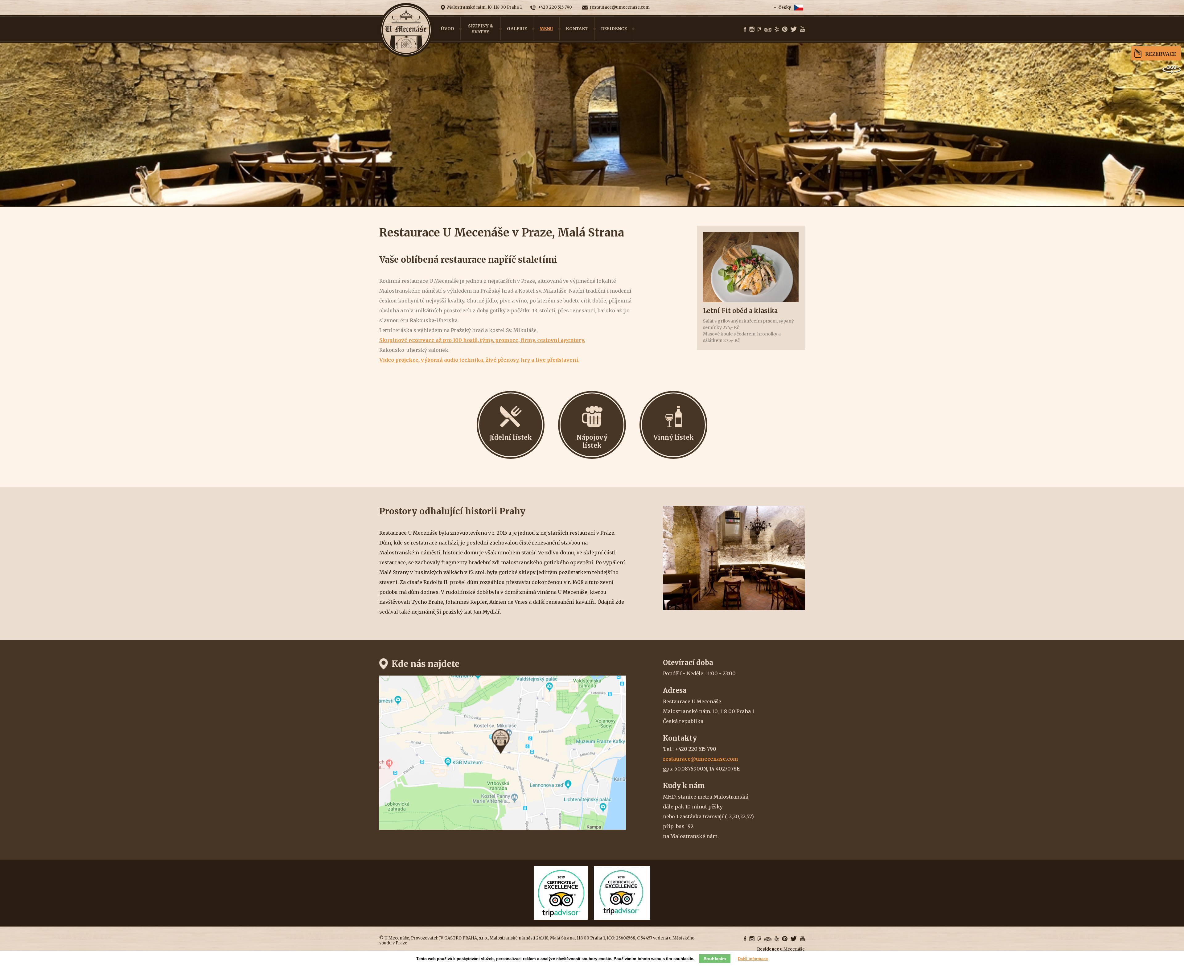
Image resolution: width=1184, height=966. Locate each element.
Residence (614, 28)
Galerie (517, 28)
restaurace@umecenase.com (620, 7)
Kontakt (577, 28)
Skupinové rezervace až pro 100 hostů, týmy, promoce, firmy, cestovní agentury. (482, 340)
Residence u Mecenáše (781, 949)
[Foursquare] (759, 29)
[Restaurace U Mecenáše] (406, 30)
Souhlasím (715, 958)
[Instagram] (751, 29)
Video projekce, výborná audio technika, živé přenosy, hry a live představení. (479, 360)
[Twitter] (794, 29)
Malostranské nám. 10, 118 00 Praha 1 (484, 7)
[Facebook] (745, 29)
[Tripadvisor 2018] (622, 918)
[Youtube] (802, 29)
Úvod (447, 28)
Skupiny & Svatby (480, 28)
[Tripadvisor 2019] (561, 918)
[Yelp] (777, 29)
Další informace (753, 958)
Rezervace (1160, 54)
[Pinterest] (784, 29)
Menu (546, 28)
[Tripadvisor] (767, 29)
